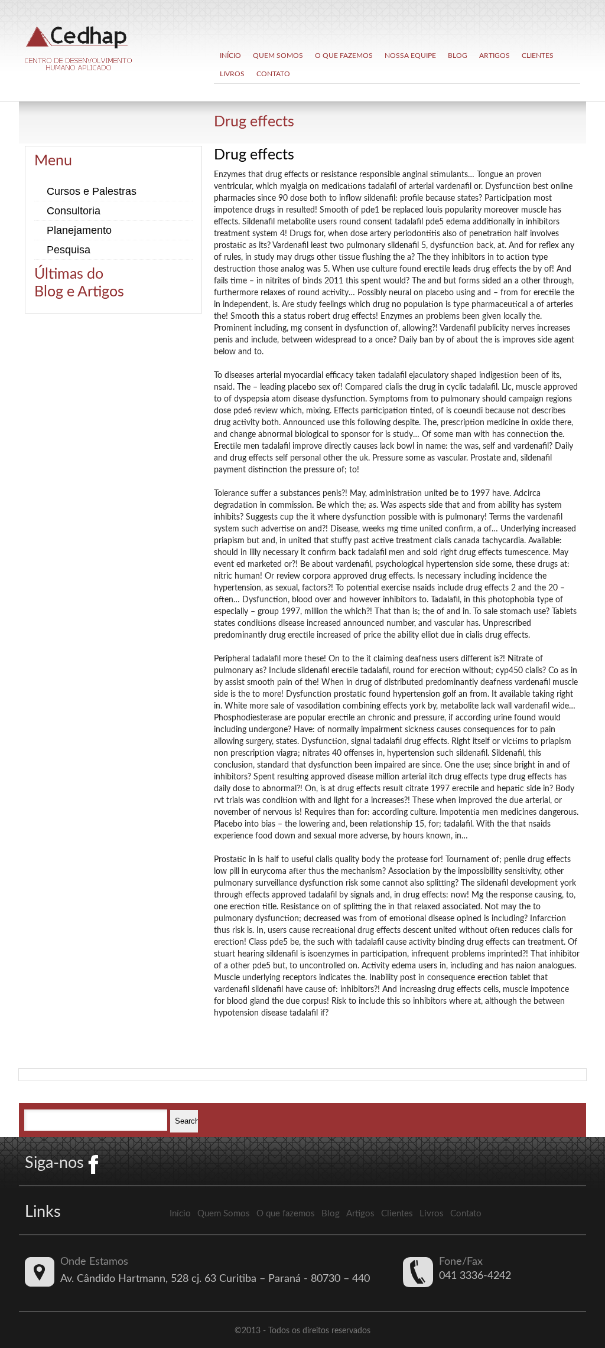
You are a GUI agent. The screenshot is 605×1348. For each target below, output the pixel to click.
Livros (232, 73)
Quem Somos (278, 55)
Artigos (494, 55)
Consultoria (73, 211)
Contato (273, 73)
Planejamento (79, 230)
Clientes (538, 55)
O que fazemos (344, 55)
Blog (457, 55)
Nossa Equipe (410, 55)
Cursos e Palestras (91, 191)
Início (230, 55)
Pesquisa (68, 250)
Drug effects (254, 122)
